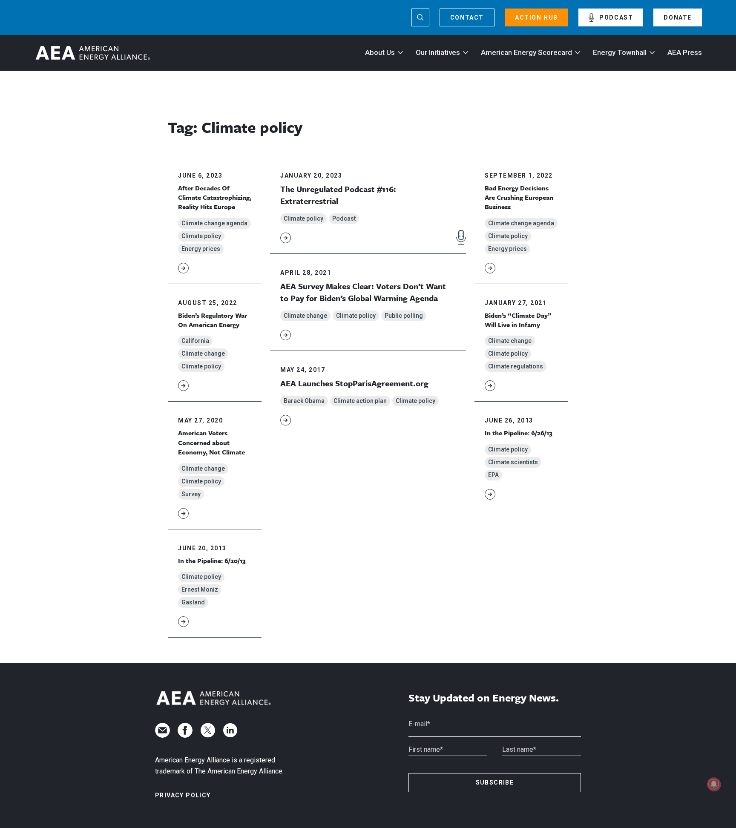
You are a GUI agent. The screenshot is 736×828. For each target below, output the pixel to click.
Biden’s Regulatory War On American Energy (212, 319)
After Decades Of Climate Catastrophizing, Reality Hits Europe (214, 197)
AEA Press (684, 52)
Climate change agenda (214, 223)
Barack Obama (304, 400)
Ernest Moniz (199, 589)
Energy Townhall (620, 52)
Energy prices (200, 248)
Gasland (193, 602)
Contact (467, 17)
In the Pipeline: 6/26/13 (518, 432)
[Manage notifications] (714, 784)
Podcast (616, 17)
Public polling (404, 315)
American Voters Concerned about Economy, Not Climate (211, 442)
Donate (678, 17)
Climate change (203, 353)
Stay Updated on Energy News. (483, 698)
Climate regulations (515, 366)
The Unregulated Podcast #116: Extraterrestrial (338, 195)
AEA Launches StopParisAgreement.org (354, 383)
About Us (380, 52)
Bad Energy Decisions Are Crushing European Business (519, 197)
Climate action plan (360, 400)
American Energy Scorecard (526, 52)
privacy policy (183, 795)
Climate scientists (513, 462)
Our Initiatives (438, 52)
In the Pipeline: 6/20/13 (212, 560)
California (195, 340)
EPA (493, 475)
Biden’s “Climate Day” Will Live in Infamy (518, 319)
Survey (191, 494)
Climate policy (201, 236)
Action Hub (536, 17)
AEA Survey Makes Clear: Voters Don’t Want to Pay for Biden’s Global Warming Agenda (363, 292)
